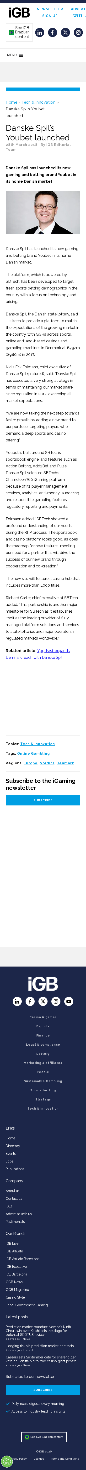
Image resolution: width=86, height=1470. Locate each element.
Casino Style (15, 1297)
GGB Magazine (17, 1290)
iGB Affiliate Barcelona (22, 1259)
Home (11, 102)
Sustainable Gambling (43, 1081)
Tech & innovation (38, 102)
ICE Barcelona (16, 1274)
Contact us (14, 1198)
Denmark (65, 763)
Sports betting (43, 1090)
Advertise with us (19, 1214)
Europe (31, 763)
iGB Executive (16, 1267)
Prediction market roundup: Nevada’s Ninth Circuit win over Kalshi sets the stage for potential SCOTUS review (38, 1331)
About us (13, 1191)
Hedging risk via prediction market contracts (40, 1346)
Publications (15, 1169)
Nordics (47, 763)
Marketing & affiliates (43, 1063)
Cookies (39, 1458)
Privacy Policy (18, 1458)
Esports (43, 1026)
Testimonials (15, 1222)
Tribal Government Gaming (27, 1305)
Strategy (43, 1099)
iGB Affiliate (14, 1251)
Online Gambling (33, 753)
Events (11, 1154)
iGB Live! (12, 1243)
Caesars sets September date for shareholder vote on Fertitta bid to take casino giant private (41, 1359)
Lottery (43, 1053)
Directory (13, 1146)
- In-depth (28, 1350)
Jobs (9, 1161)
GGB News (14, 1282)
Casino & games (43, 1017)
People (43, 1072)
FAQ (9, 1206)
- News (25, 1339)
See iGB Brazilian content (20, 32)
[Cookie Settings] (7, 1462)
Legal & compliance (43, 1044)
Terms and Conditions (65, 1458)
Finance (43, 1035)
